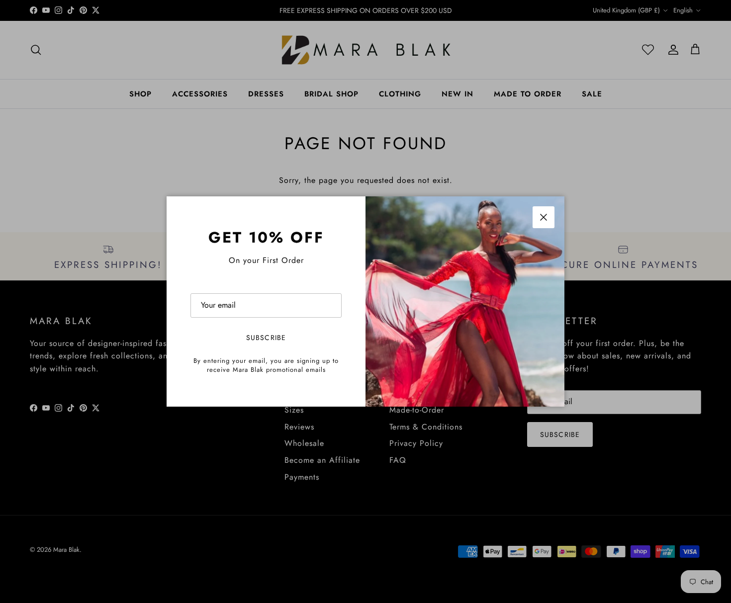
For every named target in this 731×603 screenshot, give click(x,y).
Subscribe (266, 338)
